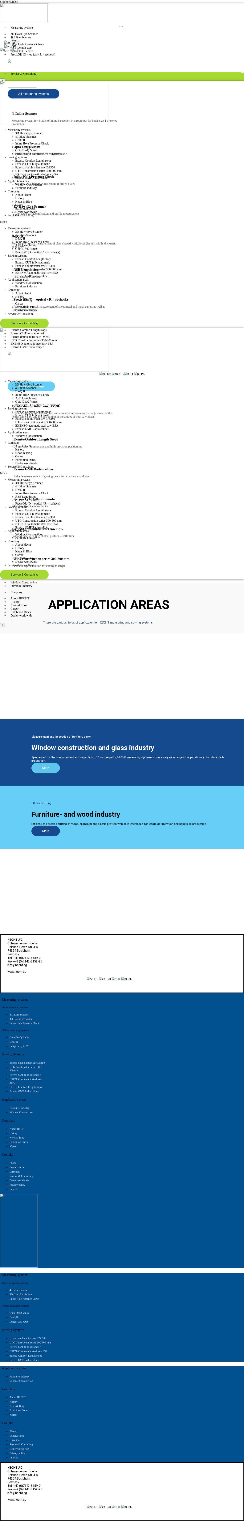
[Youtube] (16, 56)
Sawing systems (17, 157)
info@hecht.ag (17, 965)
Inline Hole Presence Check (32, 143)
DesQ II (20, 140)
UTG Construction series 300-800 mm (38, 170)
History (19, 198)
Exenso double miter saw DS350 (35, 167)
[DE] (10, 42)
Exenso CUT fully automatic (32, 164)
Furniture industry (26, 188)
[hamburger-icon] (121, 26)
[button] (122, 222)
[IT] (4, 49)
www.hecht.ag (16, 972)
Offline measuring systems (15, 1030)
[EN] (10, 46)
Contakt (7, 1154)
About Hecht (23, 194)
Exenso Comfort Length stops (33, 160)
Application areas (18, 181)
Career (19, 205)
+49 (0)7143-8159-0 (27, 958)
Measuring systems (21, 27)
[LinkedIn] (11, 62)
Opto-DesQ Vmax (26, 150)
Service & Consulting (23, 73)
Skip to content (9, 1)
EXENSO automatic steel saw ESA (36, 174)
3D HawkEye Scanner (29, 133)
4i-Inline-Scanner (25, 136)
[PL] (15, 49)
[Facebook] (10, 56)
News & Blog (23, 201)
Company (16, 592)
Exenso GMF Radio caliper (31, 177)
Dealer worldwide (21, 615)
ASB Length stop (25, 146)
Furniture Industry (21, 585)
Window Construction (28, 184)
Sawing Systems (13, 1054)
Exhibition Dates (25, 208)
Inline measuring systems (15, 1007)
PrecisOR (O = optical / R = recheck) (32, 54)
